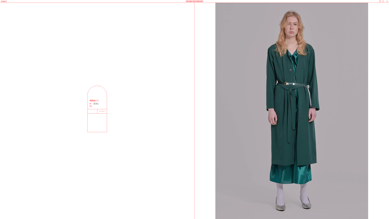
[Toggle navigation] (387, 1)
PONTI (4, 1)
